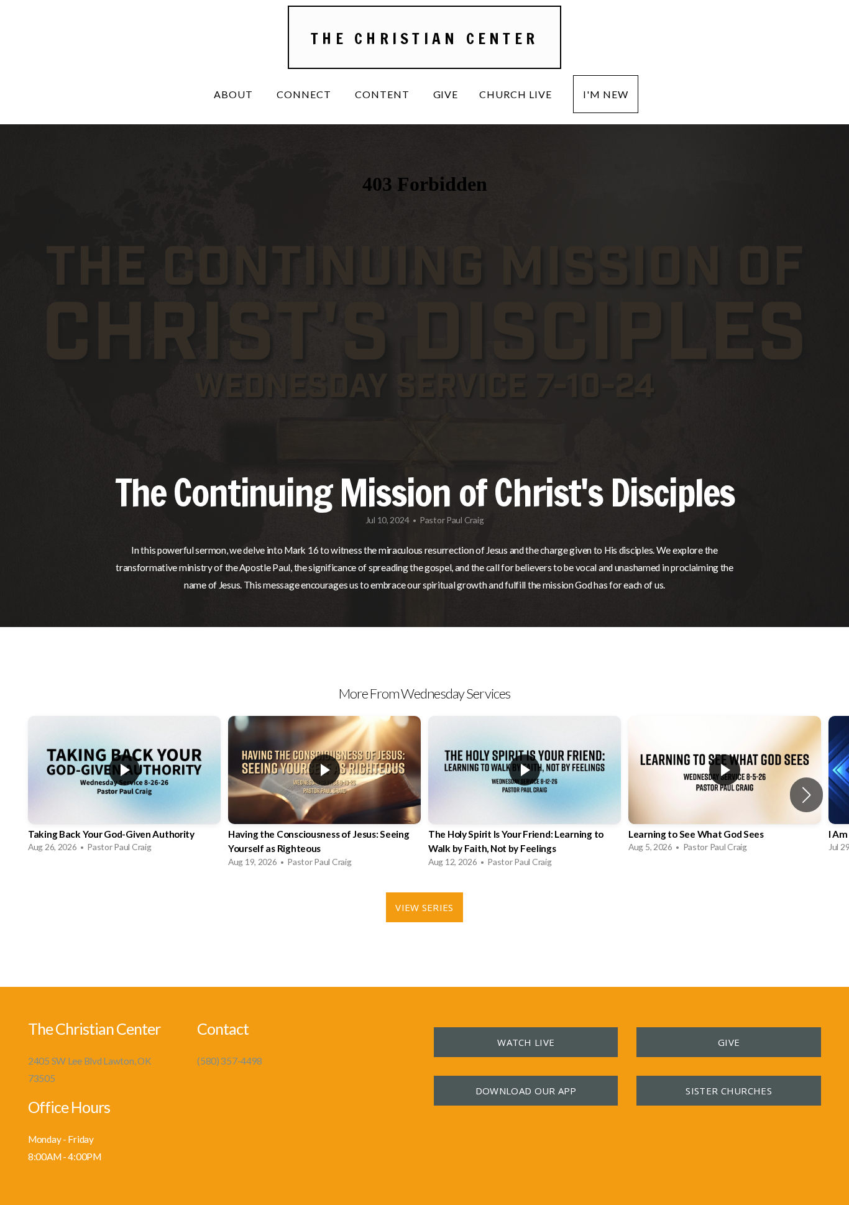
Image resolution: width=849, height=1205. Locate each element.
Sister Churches (729, 1090)
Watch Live (525, 1042)
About (234, 94)
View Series (424, 907)
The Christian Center (424, 38)
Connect (305, 94)
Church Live (515, 94)
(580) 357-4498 (229, 1060)
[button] (806, 795)
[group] (124, 787)
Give (446, 94)
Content (383, 94)
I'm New (605, 94)
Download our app (526, 1090)
